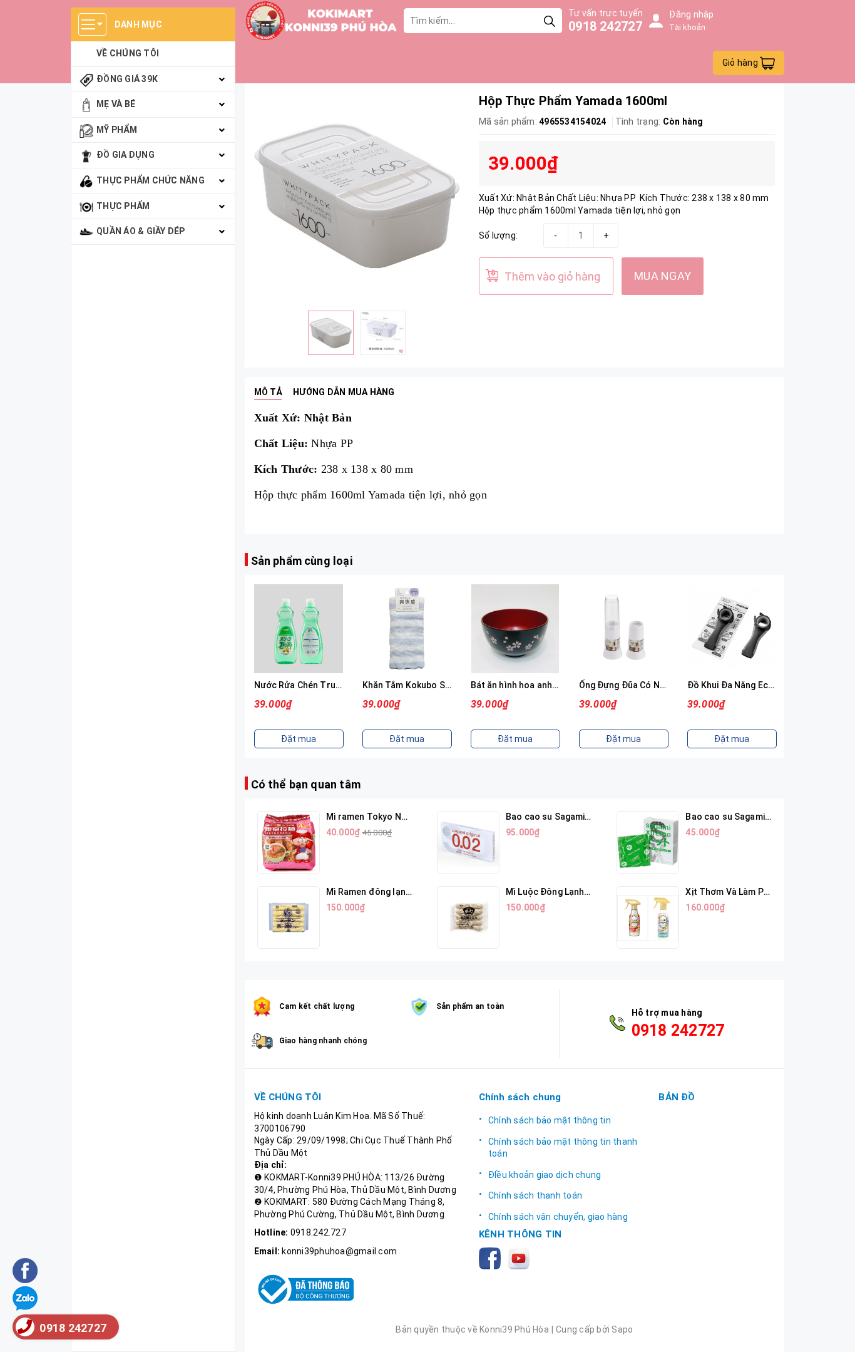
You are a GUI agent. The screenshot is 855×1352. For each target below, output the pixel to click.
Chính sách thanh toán (535, 1195)
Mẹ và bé (115, 104)
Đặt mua (298, 739)
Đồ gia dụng (125, 155)
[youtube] (521, 1257)
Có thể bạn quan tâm (306, 784)
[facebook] (492, 1257)
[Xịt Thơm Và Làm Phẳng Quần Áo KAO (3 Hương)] (648, 917)
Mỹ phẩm (116, 130)
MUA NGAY (662, 275)
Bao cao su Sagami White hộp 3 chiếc (762, 817)
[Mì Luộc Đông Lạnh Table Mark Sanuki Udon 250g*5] (468, 917)
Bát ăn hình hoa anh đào (521, 685)
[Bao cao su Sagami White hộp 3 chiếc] (648, 842)
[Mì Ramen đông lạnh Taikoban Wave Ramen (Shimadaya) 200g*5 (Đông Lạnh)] (288, 917)
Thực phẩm (123, 206)
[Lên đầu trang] (833, 1330)
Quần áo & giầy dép (140, 231)
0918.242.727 (318, 1232)
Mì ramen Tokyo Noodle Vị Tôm (391, 817)
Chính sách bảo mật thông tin (549, 1120)
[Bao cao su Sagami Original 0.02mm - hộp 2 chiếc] (468, 842)
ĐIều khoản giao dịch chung (545, 1175)
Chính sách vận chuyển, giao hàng (558, 1217)
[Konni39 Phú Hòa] (321, 20)
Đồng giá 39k (127, 79)
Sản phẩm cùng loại (301, 560)
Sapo (622, 1329)
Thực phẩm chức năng (150, 180)
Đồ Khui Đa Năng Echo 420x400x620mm (769, 685)
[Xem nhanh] (298, 628)
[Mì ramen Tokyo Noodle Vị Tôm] (288, 842)
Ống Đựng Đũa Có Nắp (624, 685)
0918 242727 (605, 26)
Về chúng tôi (127, 53)
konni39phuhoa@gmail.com (339, 1251)
